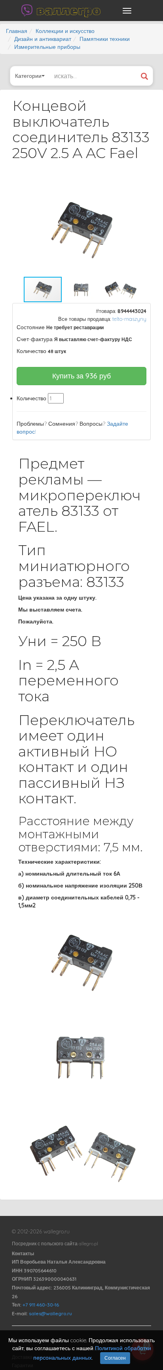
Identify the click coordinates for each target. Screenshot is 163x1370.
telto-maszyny (129, 319)
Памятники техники (105, 38)
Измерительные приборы (47, 46)
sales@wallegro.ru (50, 1313)
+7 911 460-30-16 (41, 1305)
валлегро (68, 10)
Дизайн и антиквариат (42, 38)
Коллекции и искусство (65, 31)
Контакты (23, 1253)
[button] (137, 187)
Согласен (115, 1358)
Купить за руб (81, 375)
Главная (16, 31)
